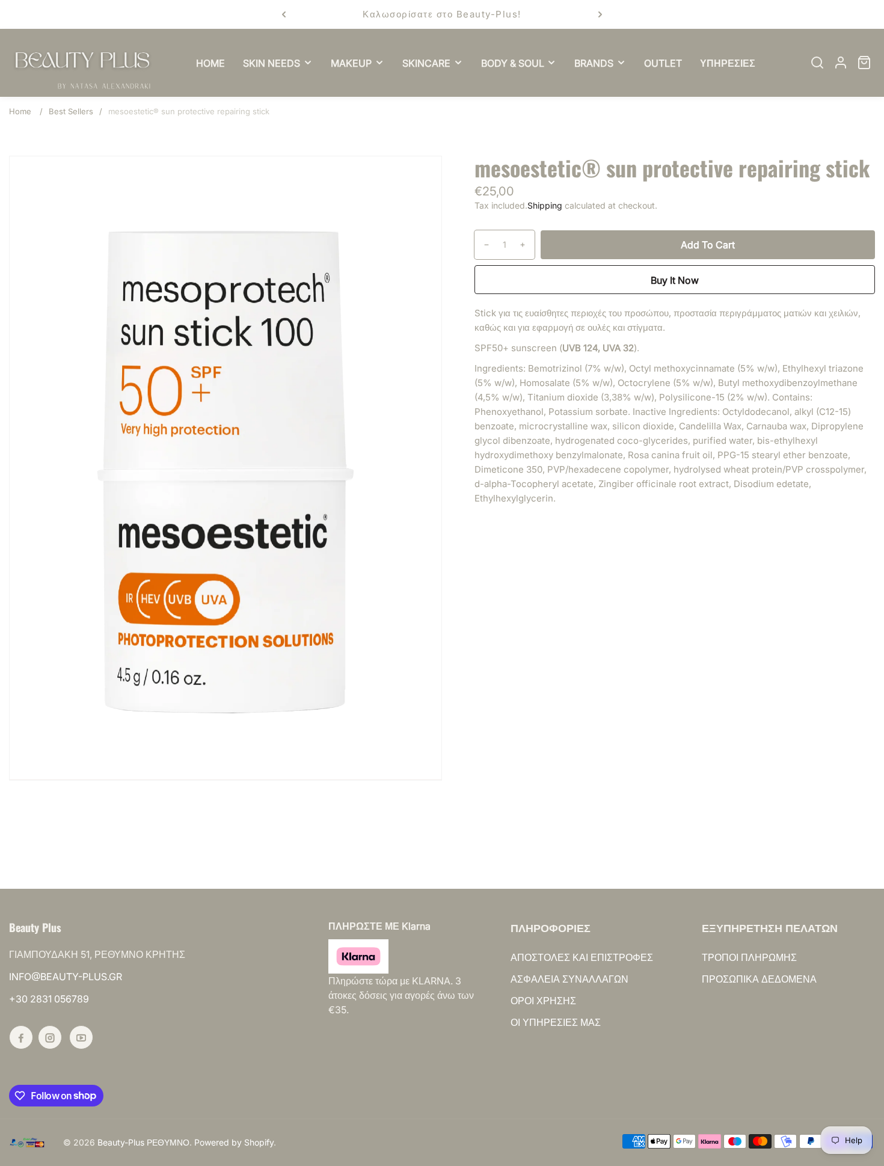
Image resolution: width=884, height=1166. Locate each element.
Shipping (544, 205)
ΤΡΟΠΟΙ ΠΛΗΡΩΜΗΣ (749, 957)
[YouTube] (81, 1037)
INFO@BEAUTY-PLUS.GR (65, 977)
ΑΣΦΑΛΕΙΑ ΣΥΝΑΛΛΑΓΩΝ (569, 979)
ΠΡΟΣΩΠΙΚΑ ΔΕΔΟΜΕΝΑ (759, 979)
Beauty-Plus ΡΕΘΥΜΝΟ (143, 1142)
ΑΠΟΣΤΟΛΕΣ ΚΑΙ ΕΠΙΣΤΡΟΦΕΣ (582, 957)
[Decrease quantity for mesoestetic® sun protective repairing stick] (482, 244)
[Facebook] (21, 1037)
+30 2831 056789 (49, 999)
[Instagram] (50, 1037)
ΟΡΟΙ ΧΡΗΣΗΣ (543, 1001)
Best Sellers (71, 111)
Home (20, 111)
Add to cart (708, 245)
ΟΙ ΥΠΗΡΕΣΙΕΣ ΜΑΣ (556, 1022)
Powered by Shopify (234, 1142)
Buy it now (675, 280)
